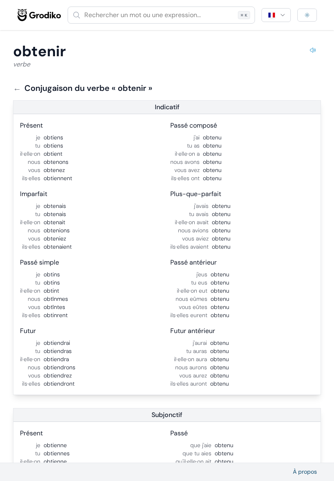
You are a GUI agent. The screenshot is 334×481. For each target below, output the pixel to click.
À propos (305, 471)
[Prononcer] (313, 51)
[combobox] (161, 15)
